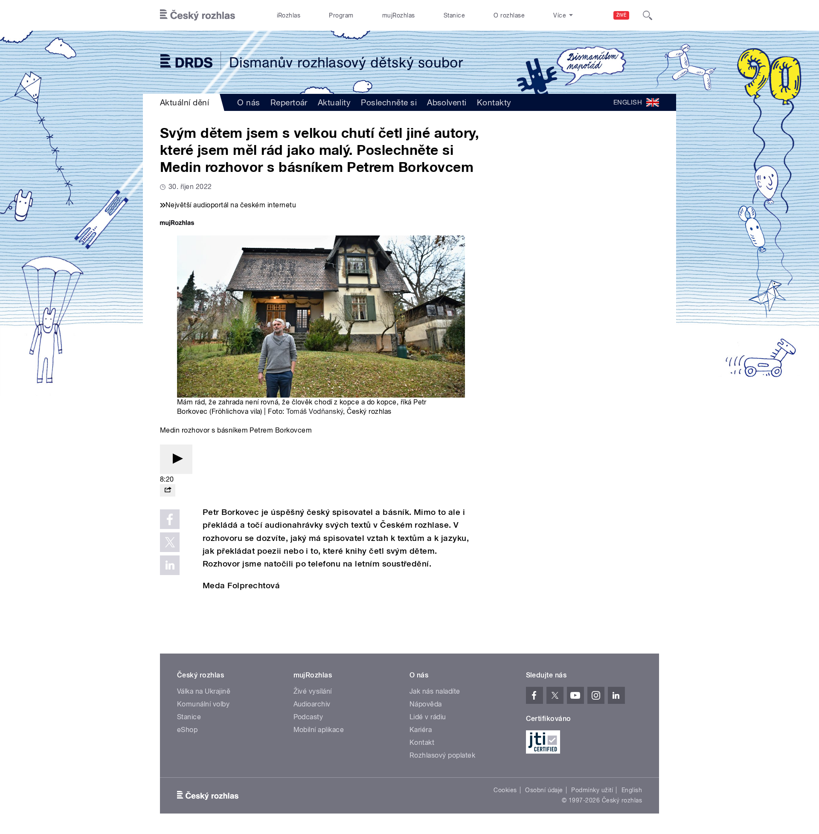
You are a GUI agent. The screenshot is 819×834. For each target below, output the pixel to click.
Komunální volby (203, 704)
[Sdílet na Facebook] (170, 519)
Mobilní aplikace (318, 730)
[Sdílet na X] (170, 542)
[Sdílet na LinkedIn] (170, 565)
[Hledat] (647, 15)
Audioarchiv (312, 704)
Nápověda (426, 704)
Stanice (454, 15)
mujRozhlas (398, 15)
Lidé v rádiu (428, 717)
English (632, 790)
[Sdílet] (167, 490)
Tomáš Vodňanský (314, 411)
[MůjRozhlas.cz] (177, 224)
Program (341, 15)
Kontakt (422, 742)
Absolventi (447, 102)
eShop (187, 730)
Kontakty (494, 102)
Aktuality (334, 102)
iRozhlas (289, 15)
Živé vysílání (312, 691)
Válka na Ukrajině (203, 691)
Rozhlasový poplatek (442, 755)
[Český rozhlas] (197, 15)
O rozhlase (509, 15)
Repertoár (289, 102)
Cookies (505, 790)
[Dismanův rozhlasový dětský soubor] (409, 62)
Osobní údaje (544, 790)
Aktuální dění (184, 102)
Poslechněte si (389, 102)
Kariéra (421, 730)
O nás (248, 102)
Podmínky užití (592, 790)
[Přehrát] (176, 459)
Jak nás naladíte (435, 691)
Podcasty (308, 717)
